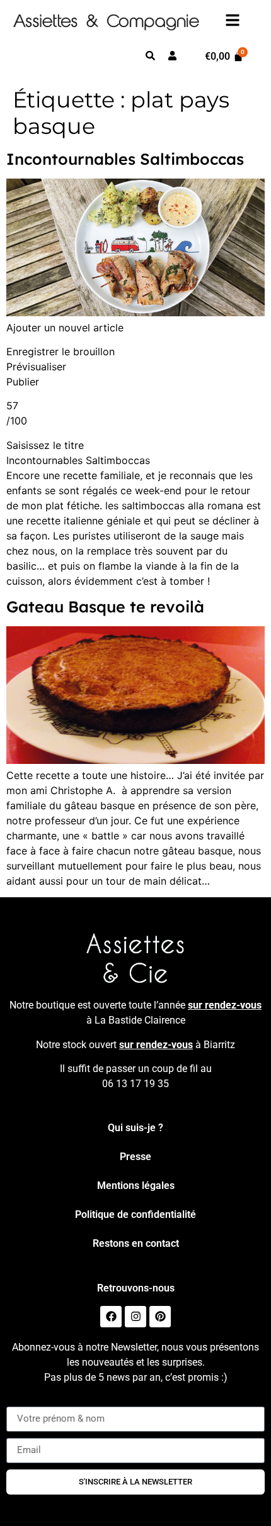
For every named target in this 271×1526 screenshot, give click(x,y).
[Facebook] (111, 1316)
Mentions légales (136, 1185)
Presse (135, 1157)
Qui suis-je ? (135, 1128)
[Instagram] (135, 1316)
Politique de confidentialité (135, 1214)
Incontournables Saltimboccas (125, 159)
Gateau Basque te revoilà (105, 606)
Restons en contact (136, 1243)
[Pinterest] (160, 1316)
